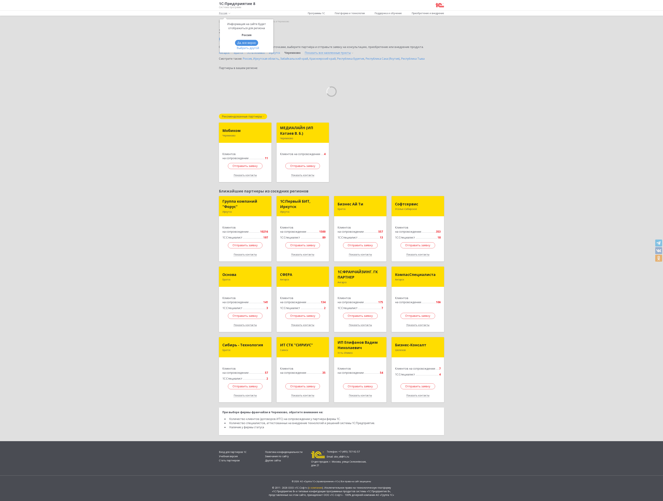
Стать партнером (229, 460)
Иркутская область (266, 59)
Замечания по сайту (277, 456)
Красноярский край (322, 59)
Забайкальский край (294, 59)
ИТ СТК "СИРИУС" (296, 345)
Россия (247, 59)
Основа (229, 274)
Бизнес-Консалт (410, 345)
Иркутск (274, 53)
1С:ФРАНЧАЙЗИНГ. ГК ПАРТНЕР (358, 274)
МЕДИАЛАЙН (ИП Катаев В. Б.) (296, 130)
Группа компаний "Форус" (239, 204)
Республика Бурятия (350, 59)
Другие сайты (273, 460)
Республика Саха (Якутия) (383, 59)
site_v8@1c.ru (341, 456)
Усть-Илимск (256, 53)
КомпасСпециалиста (415, 274)
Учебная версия (228, 456)
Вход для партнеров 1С (233, 452)
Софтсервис (406, 204)
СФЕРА (286, 274)
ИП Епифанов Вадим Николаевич (358, 345)
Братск (238, 53)
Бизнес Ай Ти (350, 204)
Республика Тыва (413, 59)
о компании (315, 487)
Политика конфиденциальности (283, 452)
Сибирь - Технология (242, 345)
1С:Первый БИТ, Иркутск (295, 204)
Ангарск (224, 53)
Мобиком (231, 130)
